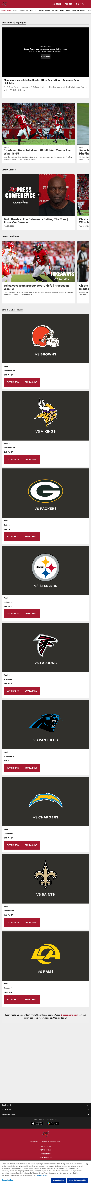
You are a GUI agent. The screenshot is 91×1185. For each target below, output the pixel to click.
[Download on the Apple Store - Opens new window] (37, 1124)
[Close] (87, 1164)
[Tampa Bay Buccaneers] (45, 1134)
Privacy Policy (45, 1146)
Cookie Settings (8, 1180)
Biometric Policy (45, 1158)
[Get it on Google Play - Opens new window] (53, 1125)
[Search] (83, 3)
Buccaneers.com (69, 1014)
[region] (45, 1172)
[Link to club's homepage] (5, 3)
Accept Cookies (58, 1180)
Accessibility (45, 1154)
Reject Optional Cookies (77, 1180)
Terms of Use (45, 1150)
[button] (45, 56)
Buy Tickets (13, 382)
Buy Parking (31, 382)
